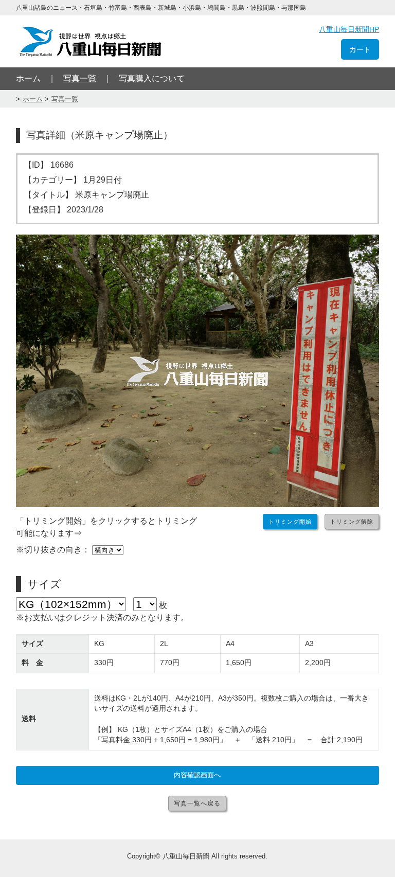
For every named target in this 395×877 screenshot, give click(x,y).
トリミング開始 (290, 521)
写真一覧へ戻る (197, 803)
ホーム (28, 78)
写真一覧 (79, 78)
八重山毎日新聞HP (349, 29)
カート (360, 49)
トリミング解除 (351, 521)
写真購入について (152, 78)
